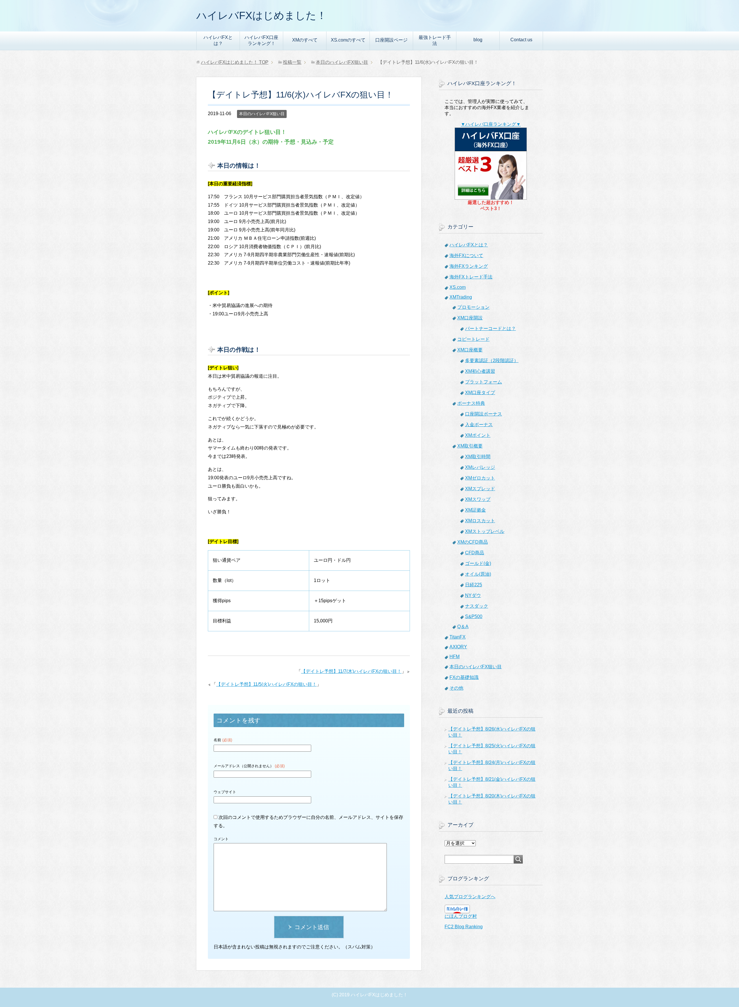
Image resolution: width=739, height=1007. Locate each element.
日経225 (473, 584)
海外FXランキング (468, 266)
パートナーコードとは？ (490, 328)
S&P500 (473, 616)
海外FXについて (466, 255)
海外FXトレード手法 (470, 276)
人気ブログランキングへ (470, 896)
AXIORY (458, 646)
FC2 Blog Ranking (464, 926)
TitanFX (457, 636)
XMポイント (477, 435)
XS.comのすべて (348, 40)
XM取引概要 (470, 445)
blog (477, 39)
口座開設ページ (391, 40)
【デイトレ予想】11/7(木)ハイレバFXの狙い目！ (351, 671)
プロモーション (473, 307)
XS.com (457, 287)
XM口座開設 (470, 317)
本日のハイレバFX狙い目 (262, 113)
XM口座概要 (470, 349)
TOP (234, 62)
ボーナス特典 (471, 403)
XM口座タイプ (480, 392)
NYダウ (473, 595)
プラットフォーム (483, 381)
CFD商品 (474, 552)
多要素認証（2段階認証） (491, 360)
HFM (454, 656)
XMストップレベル (484, 531)
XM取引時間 (477, 456)
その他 (456, 688)
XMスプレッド (480, 488)
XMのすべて (305, 40)
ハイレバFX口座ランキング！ (261, 40)
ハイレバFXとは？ (218, 40)
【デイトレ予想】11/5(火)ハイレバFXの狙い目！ (266, 684)
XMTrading (460, 297)
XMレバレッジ (480, 467)
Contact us (521, 39)
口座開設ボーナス (483, 413)
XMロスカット (480, 520)
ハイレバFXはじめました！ (261, 15)
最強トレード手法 (435, 40)
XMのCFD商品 (472, 542)
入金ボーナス (479, 424)
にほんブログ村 (461, 916)
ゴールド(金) (478, 563)
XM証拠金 (475, 510)
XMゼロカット (480, 478)
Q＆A (463, 626)
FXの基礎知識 (464, 677)
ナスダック (476, 606)
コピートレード (473, 339)
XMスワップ (477, 499)
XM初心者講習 (480, 371)
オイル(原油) (478, 574)
